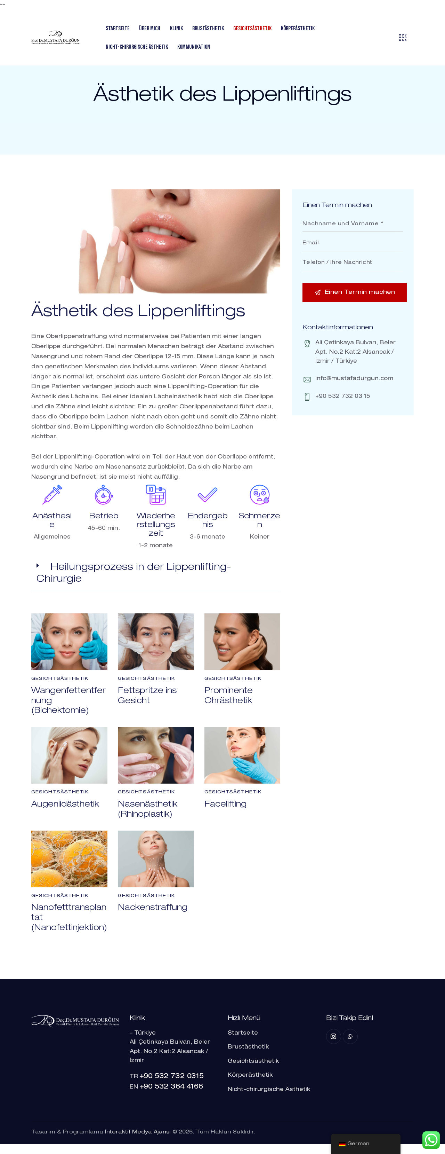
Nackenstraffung (152, 908)
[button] (155, 574)
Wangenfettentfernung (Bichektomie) (68, 701)
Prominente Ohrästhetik (228, 696)
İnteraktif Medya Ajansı (138, 1132)
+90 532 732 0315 (172, 1076)
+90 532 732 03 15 (342, 397)
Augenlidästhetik (65, 805)
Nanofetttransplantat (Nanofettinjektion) (69, 918)
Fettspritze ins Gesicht (147, 696)
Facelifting (225, 805)
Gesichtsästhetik (60, 679)
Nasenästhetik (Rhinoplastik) (147, 810)
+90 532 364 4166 (171, 1087)
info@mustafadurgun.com (354, 379)
